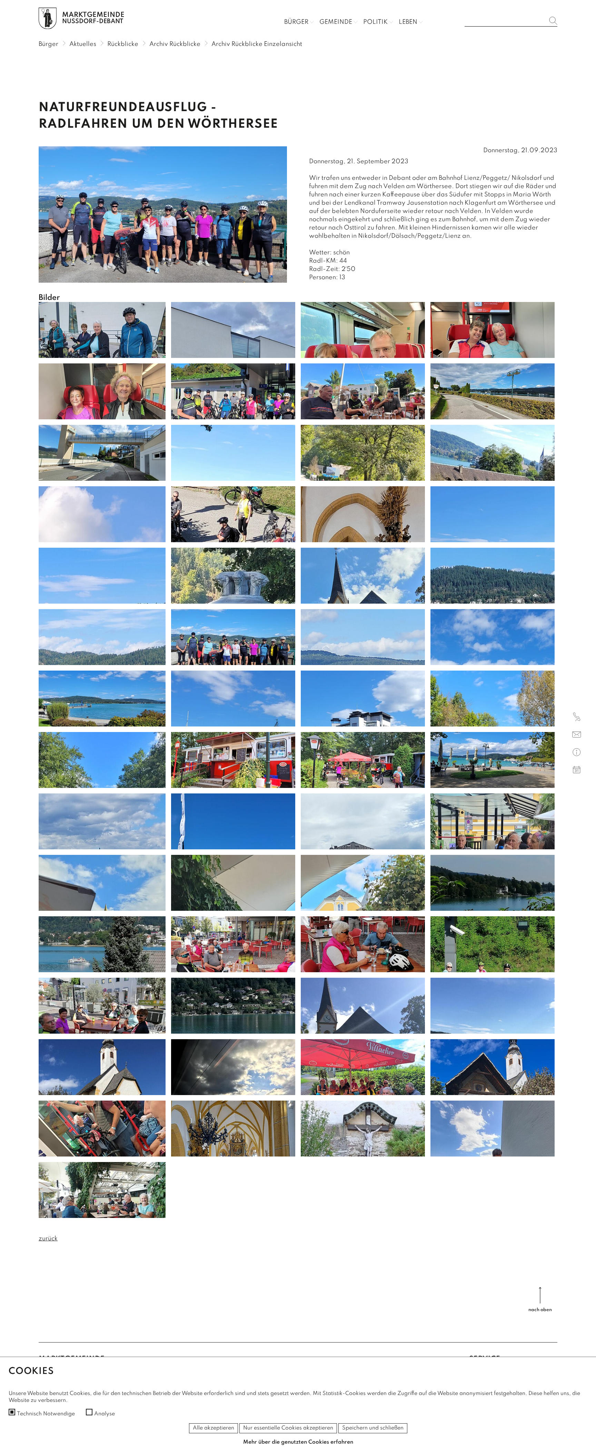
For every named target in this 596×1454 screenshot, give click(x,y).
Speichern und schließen (373, 1428)
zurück (48, 1239)
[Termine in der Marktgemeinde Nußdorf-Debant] (577, 771)
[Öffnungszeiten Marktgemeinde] (577, 753)
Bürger (296, 22)
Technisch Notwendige (46, 1414)
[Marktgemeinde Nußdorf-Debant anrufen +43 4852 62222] (577, 718)
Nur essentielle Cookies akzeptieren (288, 1428)
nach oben (540, 1310)
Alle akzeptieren (213, 1428)
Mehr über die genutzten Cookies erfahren (298, 1442)
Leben (408, 22)
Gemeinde (335, 22)
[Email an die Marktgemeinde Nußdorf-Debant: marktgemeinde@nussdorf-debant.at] (577, 736)
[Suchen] (553, 21)
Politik (375, 22)
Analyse (104, 1414)
